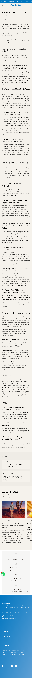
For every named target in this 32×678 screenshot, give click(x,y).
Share (5, 456)
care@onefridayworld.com (12, 618)
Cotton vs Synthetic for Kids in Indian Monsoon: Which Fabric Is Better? (13, 525)
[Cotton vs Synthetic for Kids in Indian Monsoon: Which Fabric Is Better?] (13, 509)
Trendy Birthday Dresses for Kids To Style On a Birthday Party (12, 478)
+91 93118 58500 (8, 615)
